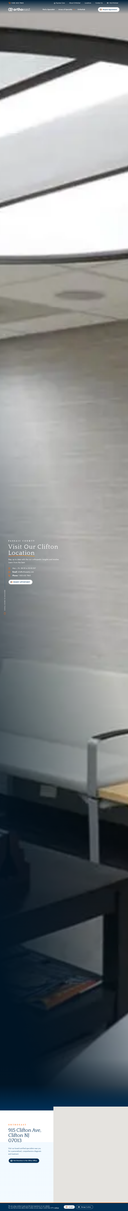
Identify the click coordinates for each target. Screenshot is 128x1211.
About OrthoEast (74, 3)
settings (56, 1208)
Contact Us (99, 3)
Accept (71, 1207)
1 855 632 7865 (25, 575)
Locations (88, 3)
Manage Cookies (86, 1207)
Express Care (60, 3)
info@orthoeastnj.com (26, 572)
